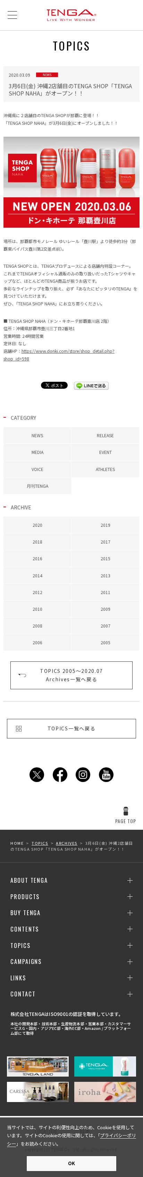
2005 (105, 642)
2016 (37, 558)
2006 (37, 642)
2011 (105, 592)
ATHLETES (105, 469)
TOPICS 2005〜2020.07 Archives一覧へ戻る (71, 675)
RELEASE (105, 435)
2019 (105, 525)
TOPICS (40, 843)
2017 (105, 542)
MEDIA (37, 452)
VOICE (37, 469)
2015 (105, 558)
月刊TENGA (37, 486)
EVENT (105, 452)
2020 (37, 525)
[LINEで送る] (91, 386)
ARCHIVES (66, 843)
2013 (105, 575)
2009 (105, 609)
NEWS (37, 435)
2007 (105, 626)
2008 (37, 626)
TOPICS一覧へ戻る (71, 728)
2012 (37, 592)
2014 (37, 575)
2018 (37, 542)
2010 (37, 609)
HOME (17, 843)
